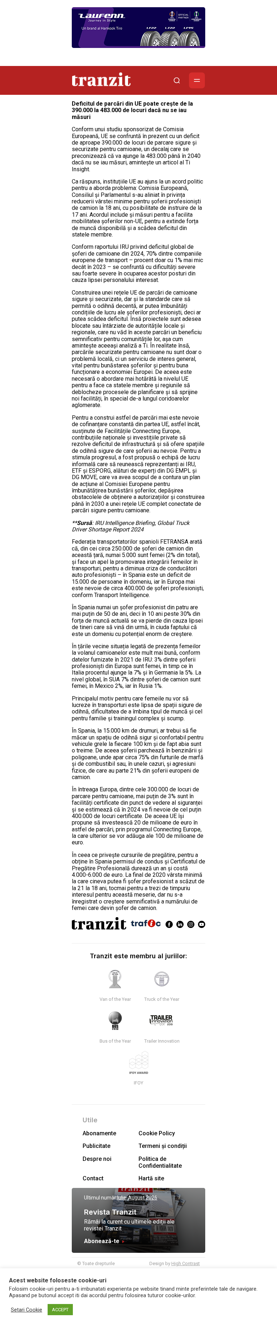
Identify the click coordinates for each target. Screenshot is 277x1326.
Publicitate (96, 1145)
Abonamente (99, 1133)
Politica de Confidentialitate (160, 1162)
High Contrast (185, 1263)
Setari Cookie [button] (26, 1310)
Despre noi (97, 1158)
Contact (93, 1178)
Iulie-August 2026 (137, 1198)
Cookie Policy (156, 1133)
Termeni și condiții (162, 1145)
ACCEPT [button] (60, 1309)
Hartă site (151, 1178)
